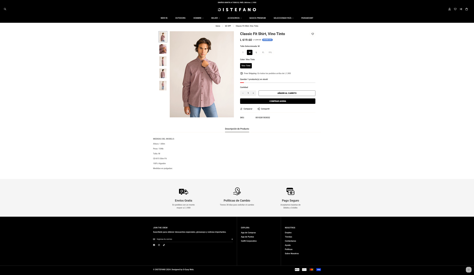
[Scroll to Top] (469, 261)
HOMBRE (197, 18)
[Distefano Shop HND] (237, 9)
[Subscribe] (230, 239)
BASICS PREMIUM (257, 18)
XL (263, 52)
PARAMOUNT (307, 18)
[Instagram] (159, 245)
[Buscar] (5, 9)
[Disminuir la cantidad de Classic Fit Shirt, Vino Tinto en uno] (243, 93)
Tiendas (288, 237)
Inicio (218, 26)
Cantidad (244, 87)
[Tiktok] (164, 245)
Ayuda (288, 245)
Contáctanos (290, 241)
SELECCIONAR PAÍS (282, 18)
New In (164, 18)
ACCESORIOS (234, 18)
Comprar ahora (277, 101)
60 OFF (228, 26)
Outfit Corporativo (249, 241)
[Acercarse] (228, 36)
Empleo (288, 232)
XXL (270, 52)
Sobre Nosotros (292, 253)
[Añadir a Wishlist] (312, 34)
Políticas (288, 249)
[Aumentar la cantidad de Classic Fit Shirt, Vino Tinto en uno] (253, 93)
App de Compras (248, 232)
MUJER (214, 18)
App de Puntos (247, 237)
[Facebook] (154, 245)
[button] (466, 9)
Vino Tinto (245, 65)
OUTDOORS (180, 18)
